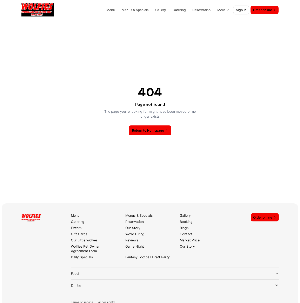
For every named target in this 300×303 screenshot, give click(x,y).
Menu (110, 10)
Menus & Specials (135, 10)
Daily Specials (82, 257)
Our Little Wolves (84, 240)
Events (76, 228)
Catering (179, 10)
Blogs (184, 228)
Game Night (134, 246)
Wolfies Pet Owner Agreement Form (85, 248)
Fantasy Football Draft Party (147, 257)
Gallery (160, 10)
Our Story (132, 228)
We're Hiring (134, 234)
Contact (186, 234)
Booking (186, 222)
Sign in (241, 10)
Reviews (131, 240)
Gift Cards (79, 234)
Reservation (201, 10)
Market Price (190, 240)
